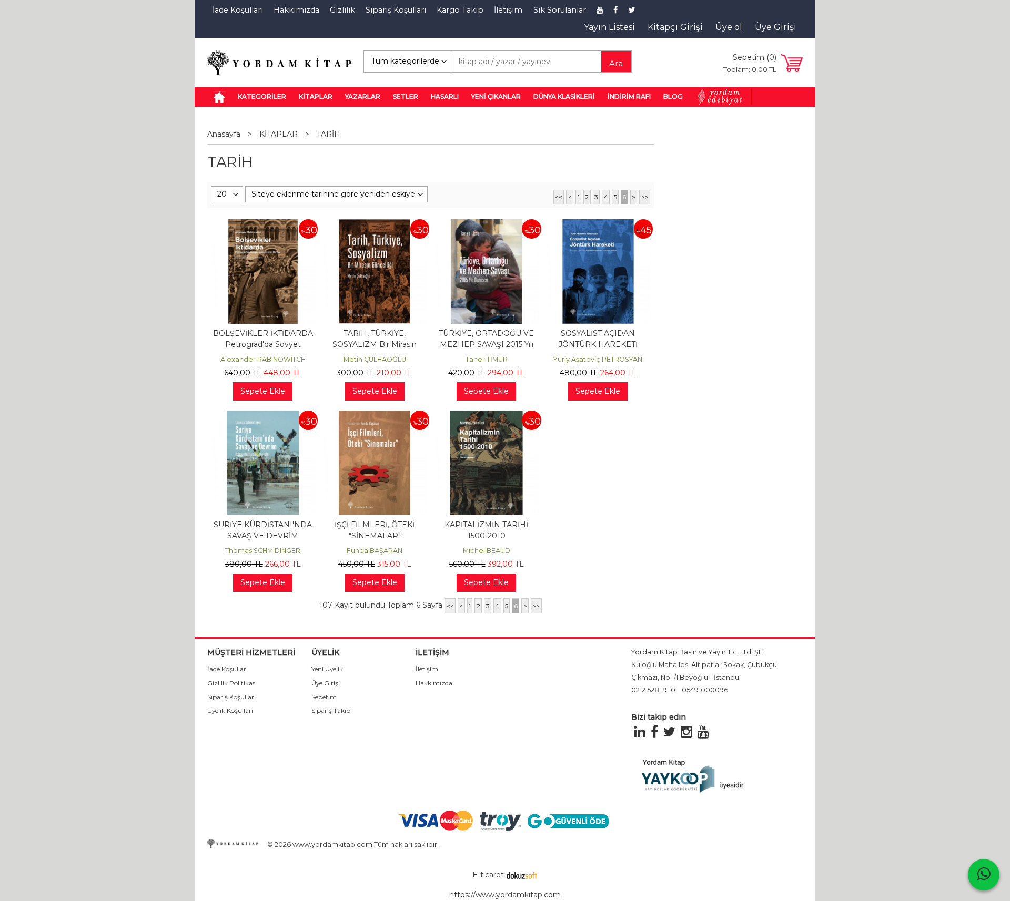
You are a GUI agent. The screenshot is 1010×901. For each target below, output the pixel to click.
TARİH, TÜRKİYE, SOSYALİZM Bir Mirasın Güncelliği (374, 344)
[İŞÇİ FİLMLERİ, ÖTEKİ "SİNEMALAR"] (374, 416)
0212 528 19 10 (653, 690)
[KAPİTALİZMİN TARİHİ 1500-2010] (486, 416)
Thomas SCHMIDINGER (262, 551)
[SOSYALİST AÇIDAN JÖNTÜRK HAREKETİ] (598, 224)
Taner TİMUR (487, 359)
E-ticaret (488, 874)
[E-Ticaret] (522, 874)
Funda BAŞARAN (374, 551)
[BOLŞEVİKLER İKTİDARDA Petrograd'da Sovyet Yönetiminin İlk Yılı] (263, 224)
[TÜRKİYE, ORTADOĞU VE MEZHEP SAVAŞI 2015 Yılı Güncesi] (486, 224)
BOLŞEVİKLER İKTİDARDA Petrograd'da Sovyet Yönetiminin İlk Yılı (263, 344)
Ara (616, 63)
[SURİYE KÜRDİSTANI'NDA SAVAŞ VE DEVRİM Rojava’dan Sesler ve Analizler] (263, 416)
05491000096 (705, 690)
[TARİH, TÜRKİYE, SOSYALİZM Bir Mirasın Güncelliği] (374, 224)
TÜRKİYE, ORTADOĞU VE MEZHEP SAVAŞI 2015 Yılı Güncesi (486, 344)
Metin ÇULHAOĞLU (375, 359)
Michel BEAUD (486, 551)
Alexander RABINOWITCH (263, 359)
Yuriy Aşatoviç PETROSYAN (597, 359)
